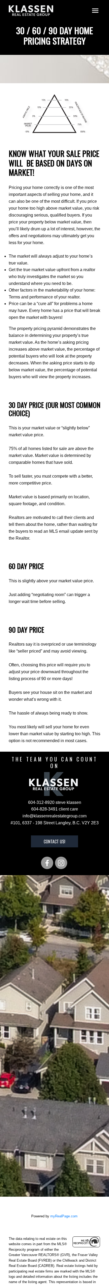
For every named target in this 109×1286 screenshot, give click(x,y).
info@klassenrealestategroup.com (54, 816)
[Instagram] (61, 863)
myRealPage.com (64, 1216)
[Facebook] (47, 863)
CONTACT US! (54, 841)
